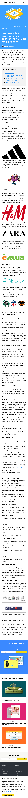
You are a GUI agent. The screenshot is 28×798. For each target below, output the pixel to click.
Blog (3, 769)
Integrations (17, 773)
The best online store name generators (12, 747)
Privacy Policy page (11, 791)
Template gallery (18, 769)
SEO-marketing (18, 771)
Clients (3, 767)
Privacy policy (5, 771)
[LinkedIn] (6, 773)
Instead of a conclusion (12, 82)
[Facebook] (4, 773)
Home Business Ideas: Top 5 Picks (10, 700)
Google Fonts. (18, 467)
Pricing (16, 775)
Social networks (5, 721)
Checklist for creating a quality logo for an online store (14, 79)
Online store (5, 26)
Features (17, 767)
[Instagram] (2, 773)
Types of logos (9, 73)
